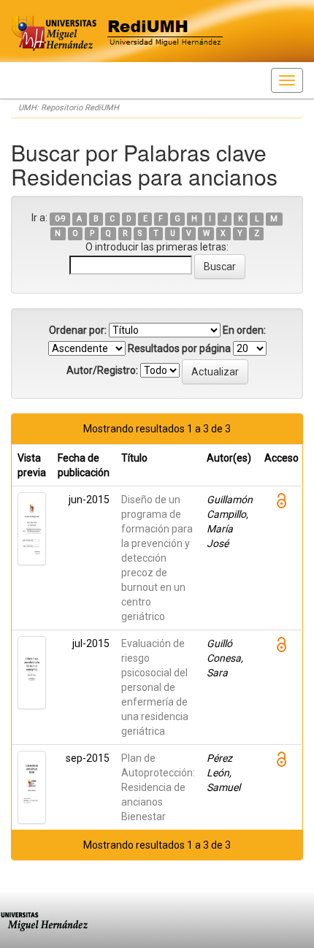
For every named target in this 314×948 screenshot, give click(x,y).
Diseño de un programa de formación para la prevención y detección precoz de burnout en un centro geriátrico (157, 558)
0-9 (60, 218)
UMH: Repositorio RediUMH (68, 107)
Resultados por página (179, 348)
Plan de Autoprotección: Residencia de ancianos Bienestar (158, 787)
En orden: (244, 330)
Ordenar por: (78, 330)
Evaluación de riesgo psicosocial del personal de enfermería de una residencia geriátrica (154, 687)
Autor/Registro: (102, 370)
